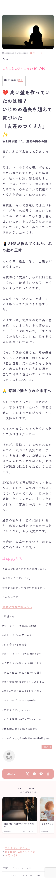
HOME (5, 868)
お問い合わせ (13, 855)
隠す (20, 79)
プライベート (38, 53)
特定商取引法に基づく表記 (20, 851)
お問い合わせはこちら (17, 607)
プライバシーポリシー (17, 847)
